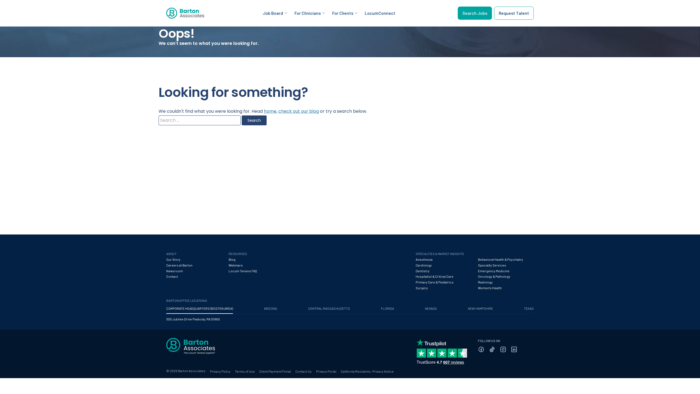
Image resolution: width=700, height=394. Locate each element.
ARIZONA (270, 308)
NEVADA (431, 308)
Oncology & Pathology (494, 276)
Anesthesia (424, 259)
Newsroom (174, 271)
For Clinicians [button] (307, 13)
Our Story (173, 259)
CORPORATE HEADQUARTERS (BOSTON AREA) (199, 308)
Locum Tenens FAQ (243, 271)
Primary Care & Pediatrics (435, 282)
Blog (232, 259)
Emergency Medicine (493, 271)
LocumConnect (380, 13)
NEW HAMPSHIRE (480, 308)
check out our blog (298, 111)
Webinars (236, 265)
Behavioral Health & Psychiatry (500, 259)
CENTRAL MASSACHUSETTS (329, 308)
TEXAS (529, 308)
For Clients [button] (342, 13)
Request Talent (514, 13)
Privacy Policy (220, 371)
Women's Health (490, 288)
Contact (172, 276)
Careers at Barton (179, 265)
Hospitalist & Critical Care (434, 276)
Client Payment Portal (275, 371)
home (270, 111)
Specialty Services (492, 265)
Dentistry (423, 271)
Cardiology (424, 265)
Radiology (485, 282)
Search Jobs (474, 13)
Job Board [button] (273, 13)
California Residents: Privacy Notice (367, 371)
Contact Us (303, 371)
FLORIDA (387, 308)
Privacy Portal (326, 371)
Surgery (422, 288)
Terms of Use (245, 371)
